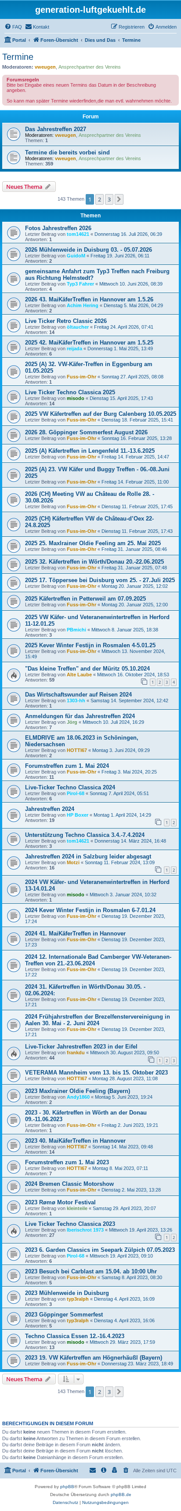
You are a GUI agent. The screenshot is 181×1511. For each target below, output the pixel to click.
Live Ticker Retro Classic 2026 (66, 321)
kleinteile (77, 1208)
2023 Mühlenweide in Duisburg (67, 1293)
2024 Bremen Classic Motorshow (69, 1184)
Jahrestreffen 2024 (49, 809)
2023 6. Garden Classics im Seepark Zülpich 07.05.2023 (100, 1250)
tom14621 (78, 234)
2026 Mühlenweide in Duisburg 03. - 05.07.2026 (88, 249)
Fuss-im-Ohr (81, 376)
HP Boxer (77, 815)
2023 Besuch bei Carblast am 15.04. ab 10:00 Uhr (91, 1271)
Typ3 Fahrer (80, 283)
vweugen (45, 67)
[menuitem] (13, 27)
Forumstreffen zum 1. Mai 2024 (67, 766)
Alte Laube (79, 674)
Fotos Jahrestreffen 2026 (58, 228)
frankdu (76, 1052)
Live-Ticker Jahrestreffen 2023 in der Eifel (81, 1046)
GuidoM (76, 255)
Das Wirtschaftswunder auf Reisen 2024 (78, 694)
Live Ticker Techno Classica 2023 (70, 1224)
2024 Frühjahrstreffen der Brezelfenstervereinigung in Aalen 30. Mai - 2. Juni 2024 (97, 1020)
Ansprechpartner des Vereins (89, 67)
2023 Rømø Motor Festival (60, 1202)
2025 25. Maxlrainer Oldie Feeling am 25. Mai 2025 (93, 543)
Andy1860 (78, 1097)
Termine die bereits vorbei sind (67, 152)
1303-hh (76, 700)
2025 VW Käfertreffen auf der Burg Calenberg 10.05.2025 (100, 414)
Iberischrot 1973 (85, 1229)
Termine (17, 57)
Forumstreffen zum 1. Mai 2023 (67, 1162)
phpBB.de (121, 1494)
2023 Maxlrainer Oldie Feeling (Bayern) (77, 1091)
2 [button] (99, 199)
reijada (74, 348)
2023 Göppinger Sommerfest (64, 1314)
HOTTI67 (77, 750)
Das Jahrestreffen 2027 (55, 129)
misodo (75, 398)
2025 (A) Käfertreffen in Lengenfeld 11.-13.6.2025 (90, 450)
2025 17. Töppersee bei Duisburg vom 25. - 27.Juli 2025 (100, 580)
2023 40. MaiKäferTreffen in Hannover (75, 1140)
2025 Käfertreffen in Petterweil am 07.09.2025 (85, 598)
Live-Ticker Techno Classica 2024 (70, 787)
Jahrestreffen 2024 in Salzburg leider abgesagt (88, 856)
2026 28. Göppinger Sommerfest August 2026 (86, 432)
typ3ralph (78, 1299)
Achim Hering (82, 305)
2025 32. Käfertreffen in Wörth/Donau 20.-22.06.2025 (94, 561)
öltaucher (78, 327)
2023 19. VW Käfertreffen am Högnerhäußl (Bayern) (93, 1357)
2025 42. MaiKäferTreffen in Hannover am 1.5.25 (89, 342)
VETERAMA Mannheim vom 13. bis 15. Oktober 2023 (96, 1072)
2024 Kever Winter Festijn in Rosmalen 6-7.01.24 (90, 910)
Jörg (72, 722)
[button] (119, 199)
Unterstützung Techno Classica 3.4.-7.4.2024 (85, 835)
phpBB (67, 1486)
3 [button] (109, 199)
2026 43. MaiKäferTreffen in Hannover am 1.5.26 (89, 299)
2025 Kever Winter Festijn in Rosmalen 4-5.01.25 (90, 645)
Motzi (73, 862)
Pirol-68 (75, 793)
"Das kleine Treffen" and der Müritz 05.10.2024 (87, 668)
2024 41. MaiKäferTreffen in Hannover (75, 933)
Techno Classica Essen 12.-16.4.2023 (74, 1336)
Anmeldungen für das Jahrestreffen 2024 (80, 716)
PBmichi (76, 629)
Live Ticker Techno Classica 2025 (70, 392)
